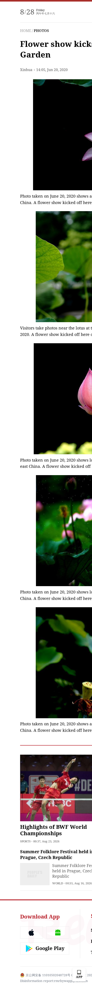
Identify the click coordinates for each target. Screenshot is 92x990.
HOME (25, 31)
